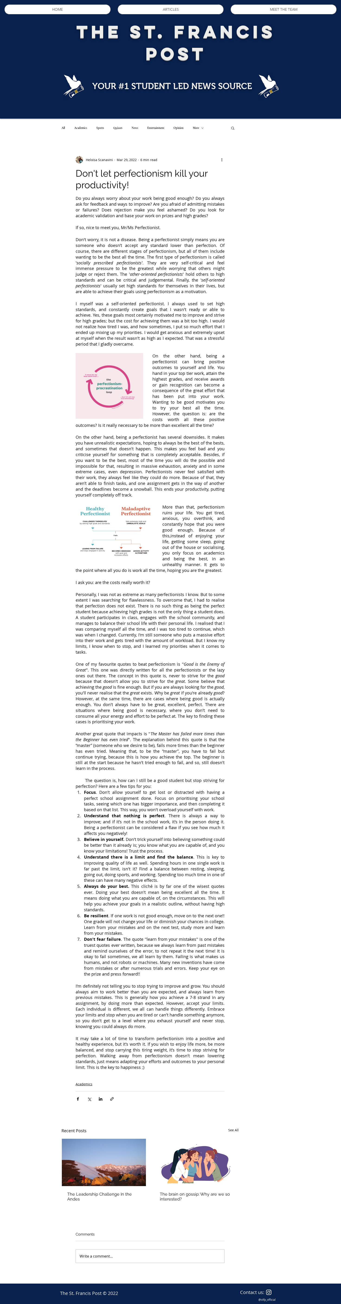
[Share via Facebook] (78, 1099)
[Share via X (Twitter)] (89, 1099)
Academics (80, 128)
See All (233, 1130)
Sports (100, 128)
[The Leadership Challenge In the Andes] (104, 1162)
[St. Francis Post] (268, 1292)
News (135, 128)
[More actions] (222, 159)
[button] (233, 128)
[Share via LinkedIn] (100, 1099)
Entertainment (155, 128)
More (196, 128)
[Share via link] (112, 1099)
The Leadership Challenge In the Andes (99, 1196)
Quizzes (117, 128)
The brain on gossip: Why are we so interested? (195, 1196)
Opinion (178, 128)
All (63, 128)
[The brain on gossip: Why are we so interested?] (196, 1162)
